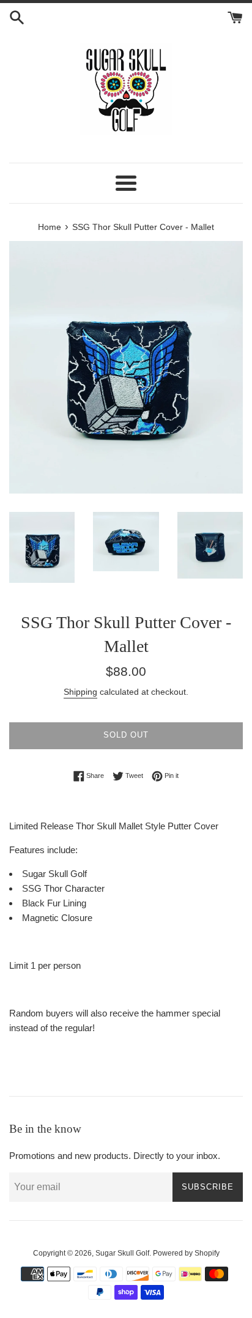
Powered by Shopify (186, 1253)
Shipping (80, 692)
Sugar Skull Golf (122, 1253)
